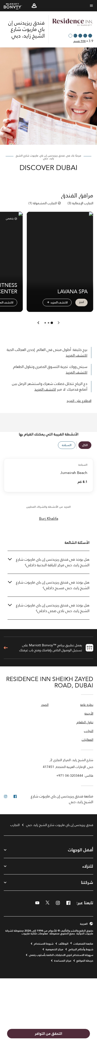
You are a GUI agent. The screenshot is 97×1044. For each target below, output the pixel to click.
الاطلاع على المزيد (79, 401)
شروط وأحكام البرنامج (81, 949)
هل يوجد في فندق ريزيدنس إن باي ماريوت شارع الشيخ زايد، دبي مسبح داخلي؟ (52, 585)
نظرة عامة (86, 705)
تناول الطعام (85, 722)
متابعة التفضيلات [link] (83, 943)
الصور (44, 705)
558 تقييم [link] (79, 41)
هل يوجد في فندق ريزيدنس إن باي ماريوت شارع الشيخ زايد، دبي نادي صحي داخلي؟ (52, 608)
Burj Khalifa (48, 518)
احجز (81, 302)
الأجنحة (89, 713)
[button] (34, 5)
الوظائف (63, 943)
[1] (48, 323)
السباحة (66, 445)
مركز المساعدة (62, 960)
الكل (85, 445)
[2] (45, 323)
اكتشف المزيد (59, 302)
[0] (52, 323)
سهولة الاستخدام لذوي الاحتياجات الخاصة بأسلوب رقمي (61, 955)
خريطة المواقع (85, 960)
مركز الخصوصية (54, 949)
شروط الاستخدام (43, 943)
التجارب (88, 731)
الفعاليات (87, 740)
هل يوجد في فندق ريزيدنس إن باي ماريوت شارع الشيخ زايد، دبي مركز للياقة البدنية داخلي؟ (52, 562)
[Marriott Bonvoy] (16, 6)
